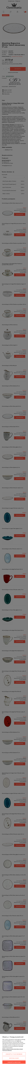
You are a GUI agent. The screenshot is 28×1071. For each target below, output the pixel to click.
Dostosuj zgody (14, 1058)
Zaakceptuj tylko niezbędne (14, 1054)
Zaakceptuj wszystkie (14, 1062)
